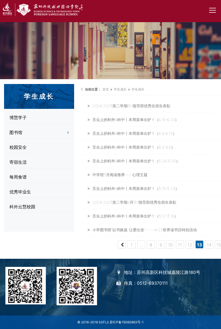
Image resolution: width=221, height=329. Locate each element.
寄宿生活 (18, 162)
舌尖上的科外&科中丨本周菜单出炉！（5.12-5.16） (135, 216)
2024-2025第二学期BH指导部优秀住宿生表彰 (131, 105)
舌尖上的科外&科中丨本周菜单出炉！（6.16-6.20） (135, 119)
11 (180, 244)
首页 (105, 89)
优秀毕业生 (20, 191)
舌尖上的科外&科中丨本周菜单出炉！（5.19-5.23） (135, 188)
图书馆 (15, 132)
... (141, 244)
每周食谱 (18, 177)
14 (209, 244)
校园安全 (18, 147)
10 (170, 244)
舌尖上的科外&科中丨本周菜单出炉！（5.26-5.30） (136, 161)
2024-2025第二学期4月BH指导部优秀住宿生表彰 (134, 202)
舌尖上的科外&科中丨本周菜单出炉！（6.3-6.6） (133, 147)
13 (199, 244)
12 (190, 244)
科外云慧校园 (22, 206)
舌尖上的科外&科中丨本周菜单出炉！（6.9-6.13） (134, 133)
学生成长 (120, 89)
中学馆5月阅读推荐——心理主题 (119, 174)
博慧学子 (18, 117)
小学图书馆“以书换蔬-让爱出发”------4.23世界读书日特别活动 (144, 229)
